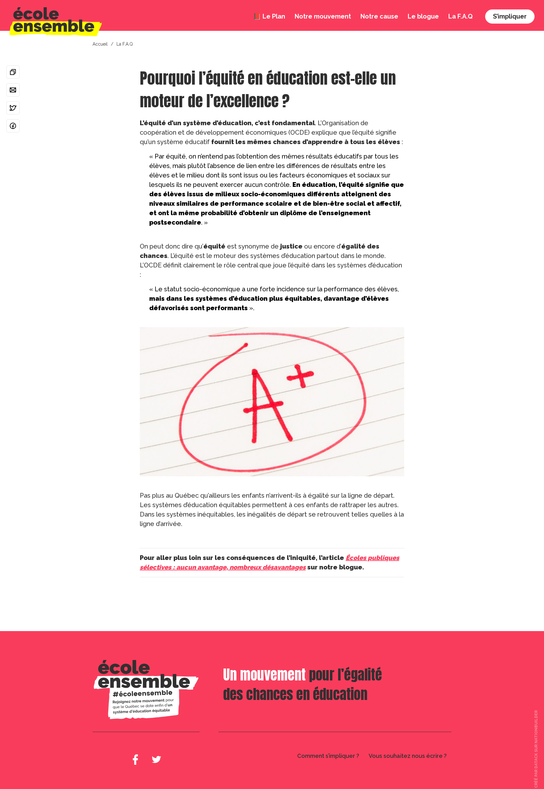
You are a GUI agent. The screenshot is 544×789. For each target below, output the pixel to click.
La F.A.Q (460, 16)
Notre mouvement (323, 16)
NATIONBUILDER (536, 726)
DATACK (536, 760)
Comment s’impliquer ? (328, 756)
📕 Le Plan (269, 16)
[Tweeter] (13, 108)
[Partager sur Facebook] (13, 125)
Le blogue (423, 16)
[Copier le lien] (13, 72)
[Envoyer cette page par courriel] (13, 90)
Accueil (100, 44)
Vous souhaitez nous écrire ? (408, 756)
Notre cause (379, 16)
